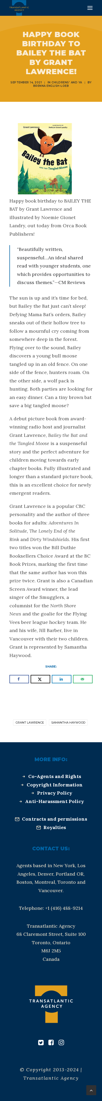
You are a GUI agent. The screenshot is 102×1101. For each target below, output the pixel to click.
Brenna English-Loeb (51, 86)
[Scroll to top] (91, 1090)
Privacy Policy (54, 793)
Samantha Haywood (68, 722)
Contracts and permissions (54, 819)
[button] (90, 8)
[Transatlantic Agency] (19, 8)
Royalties (54, 827)
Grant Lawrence (29, 722)
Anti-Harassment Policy (54, 801)
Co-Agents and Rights (54, 776)
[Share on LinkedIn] (61, 679)
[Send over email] (83, 679)
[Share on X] (40, 679)
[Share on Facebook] (19, 679)
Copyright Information (55, 785)
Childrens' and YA (67, 82)
